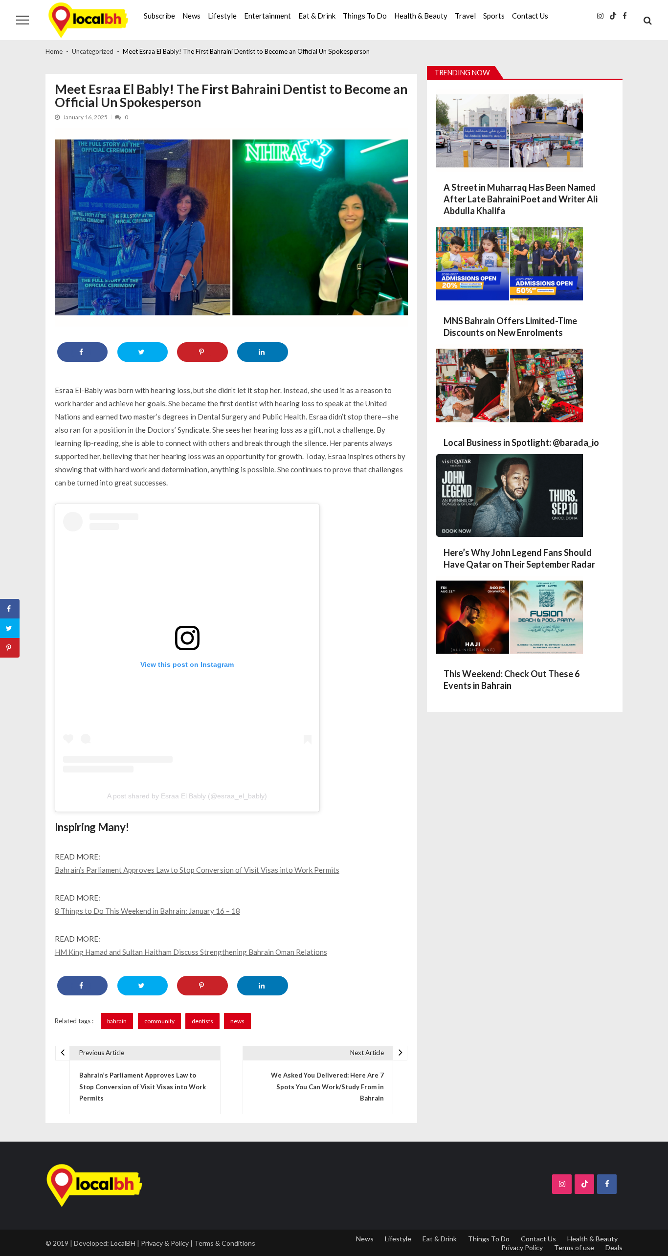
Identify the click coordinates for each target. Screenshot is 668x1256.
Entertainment (267, 15)
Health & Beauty (420, 15)
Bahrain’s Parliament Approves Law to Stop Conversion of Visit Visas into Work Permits (197, 869)
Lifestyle (222, 15)
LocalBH (123, 1243)
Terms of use (574, 1247)
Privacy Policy (522, 1247)
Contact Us (530, 15)
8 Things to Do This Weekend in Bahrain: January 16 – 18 (147, 910)
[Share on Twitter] (142, 352)
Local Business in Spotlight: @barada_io (521, 442)
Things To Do (365, 15)
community (159, 1021)
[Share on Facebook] (82, 352)
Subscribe (159, 15)
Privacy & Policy (165, 1243)
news (237, 1021)
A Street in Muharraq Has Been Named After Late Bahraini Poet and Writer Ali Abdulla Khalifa (521, 199)
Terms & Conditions (224, 1243)
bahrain (117, 1021)
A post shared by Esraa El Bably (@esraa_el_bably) (187, 796)
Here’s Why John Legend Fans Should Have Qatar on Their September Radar (519, 558)
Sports (494, 15)
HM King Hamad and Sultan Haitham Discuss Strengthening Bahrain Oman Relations (191, 952)
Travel (465, 15)
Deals (614, 1247)
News (191, 15)
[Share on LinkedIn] (262, 352)
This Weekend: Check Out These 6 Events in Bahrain (511, 679)
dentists (202, 1021)
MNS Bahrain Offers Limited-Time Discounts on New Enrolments (510, 326)
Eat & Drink (316, 15)
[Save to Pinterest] (202, 352)
